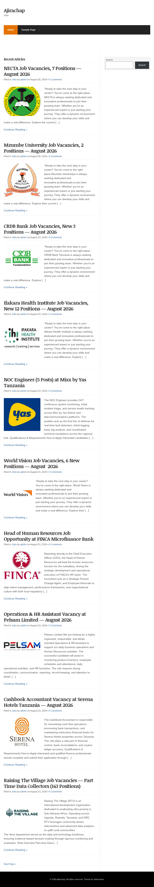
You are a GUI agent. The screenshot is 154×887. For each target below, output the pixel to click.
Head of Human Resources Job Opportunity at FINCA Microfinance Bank (49, 536)
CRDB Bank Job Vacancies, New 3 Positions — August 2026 (39, 229)
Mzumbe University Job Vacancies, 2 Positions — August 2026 (43, 148)
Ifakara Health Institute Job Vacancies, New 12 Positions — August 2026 (46, 305)
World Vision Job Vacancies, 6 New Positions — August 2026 (41, 463)
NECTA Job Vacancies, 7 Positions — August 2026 (42, 71)
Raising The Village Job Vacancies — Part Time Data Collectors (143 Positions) (48, 783)
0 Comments (55, 79)
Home (11, 30)
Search (109, 60)
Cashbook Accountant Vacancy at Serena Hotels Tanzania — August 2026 (48, 702)
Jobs (14, 79)
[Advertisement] (72, 43)
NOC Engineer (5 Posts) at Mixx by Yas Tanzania (45, 382)
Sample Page (28, 30)
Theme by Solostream (94, 879)
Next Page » (10, 864)
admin (23, 79)
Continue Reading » (15, 129)
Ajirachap (14, 10)
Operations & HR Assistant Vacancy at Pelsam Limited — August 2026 (45, 617)
